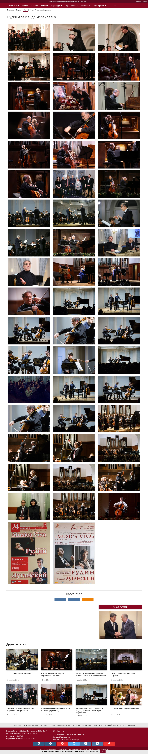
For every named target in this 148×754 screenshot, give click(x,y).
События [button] (13, 6)
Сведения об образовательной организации (39, 725)
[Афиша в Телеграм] (109, 744)
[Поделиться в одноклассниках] (88, 599)
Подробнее (94, 751)
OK (102, 751)
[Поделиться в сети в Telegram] (74, 599)
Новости (10, 10)
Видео (18, 10)
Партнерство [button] (98, 6)
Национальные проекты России (68, 725)
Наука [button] (44, 6)
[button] (102, 625)
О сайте (123, 725)
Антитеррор (86, 725)
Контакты (131, 725)
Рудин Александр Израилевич (41, 10)
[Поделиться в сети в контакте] (60, 599)
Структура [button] (55, 6)
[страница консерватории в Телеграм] (39, 744)
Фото (25, 10)
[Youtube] (62, 744)
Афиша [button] (25, 6)
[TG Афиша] (50, 744)
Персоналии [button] (70, 6)
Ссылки (115, 725)
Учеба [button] (34, 6)
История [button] (84, 6)
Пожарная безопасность (102, 725)
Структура (17, 725)
